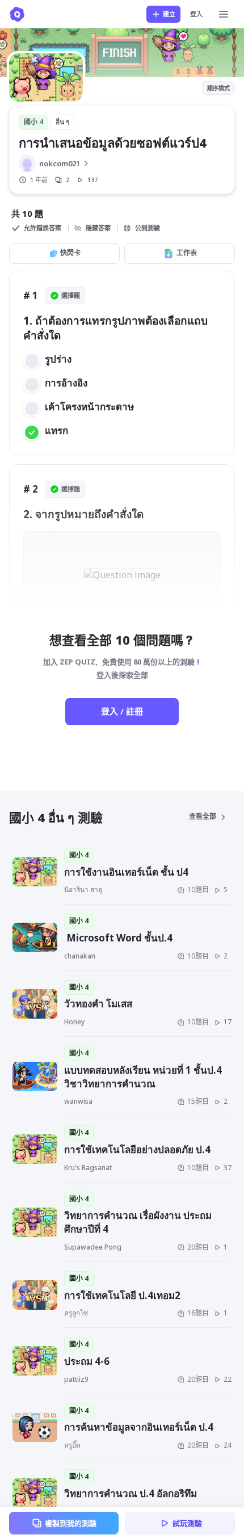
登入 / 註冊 (122, 711)
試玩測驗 (187, 1523)
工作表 (186, 253)
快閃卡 (70, 253)
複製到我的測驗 (70, 1523)
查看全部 (202, 816)
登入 (196, 14)
